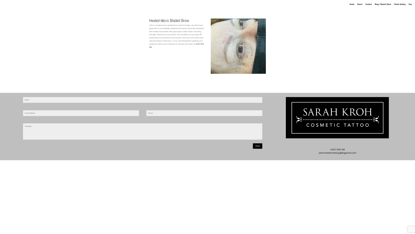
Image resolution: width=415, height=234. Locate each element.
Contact (368, 4)
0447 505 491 (337, 149)
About (359, 4)
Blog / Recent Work (383, 4)
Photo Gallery (400, 4)
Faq (410, 4)
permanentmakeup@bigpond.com (337, 152)
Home (351, 4)
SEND (257, 146)
